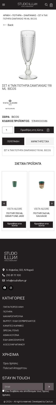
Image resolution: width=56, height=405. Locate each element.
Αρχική (6, 15)
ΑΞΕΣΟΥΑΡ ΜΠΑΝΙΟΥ (14, 344)
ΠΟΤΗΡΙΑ (17, 15)
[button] (4, 203)
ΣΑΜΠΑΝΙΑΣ (30, 15)
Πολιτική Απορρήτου (15, 368)
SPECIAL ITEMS (11, 330)
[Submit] (49, 386)
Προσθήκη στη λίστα (32, 129)
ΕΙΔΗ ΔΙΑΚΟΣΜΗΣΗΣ (13, 339)
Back (10, 25)
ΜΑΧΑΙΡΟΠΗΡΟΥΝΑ (13, 316)
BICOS (15, 117)
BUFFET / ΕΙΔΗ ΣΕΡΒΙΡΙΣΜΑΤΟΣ (19, 321)
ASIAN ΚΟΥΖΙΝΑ (11, 335)
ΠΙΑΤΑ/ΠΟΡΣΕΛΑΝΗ (13, 306)
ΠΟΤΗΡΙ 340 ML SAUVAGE (41, 215)
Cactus (49, 401)
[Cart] (51, 5)
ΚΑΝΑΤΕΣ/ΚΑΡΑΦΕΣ (13, 325)
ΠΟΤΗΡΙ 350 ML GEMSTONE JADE (14, 215)
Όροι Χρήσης (10, 363)
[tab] (13, 141)
